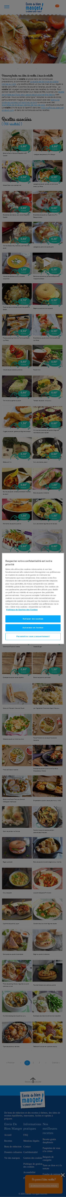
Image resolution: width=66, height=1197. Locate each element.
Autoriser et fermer (33, 627)
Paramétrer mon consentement (33, 636)
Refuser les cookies (33, 619)
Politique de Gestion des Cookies (22, 609)
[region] (33, 598)
